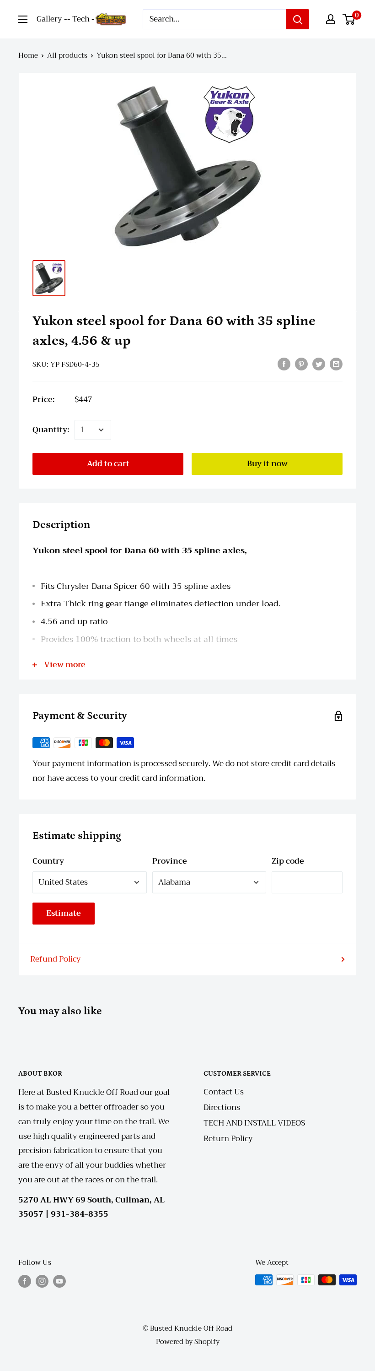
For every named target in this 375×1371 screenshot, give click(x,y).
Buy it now (267, 463)
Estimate (63, 913)
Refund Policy (55, 959)
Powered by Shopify (188, 1342)
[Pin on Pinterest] (301, 364)
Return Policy (228, 1138)
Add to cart (108, 463)
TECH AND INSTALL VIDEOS (254, 1123)
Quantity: (50, 429)
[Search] (297, 19)
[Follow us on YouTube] (59, 1281)
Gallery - (52, 19)
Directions (222, 1107)
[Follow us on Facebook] (24, 1281)
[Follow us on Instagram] (42, 1281)
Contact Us (224, 1092)
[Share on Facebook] (284, 364)
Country (48, 861)
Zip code (288, 861)
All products (67, 55)
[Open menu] (22, 19)
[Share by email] (336, 364)
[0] (349, 19)
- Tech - (81, 19)
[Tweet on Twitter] (318, 364)
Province (169, 861)
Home (28, 55)
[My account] (330, 19)
